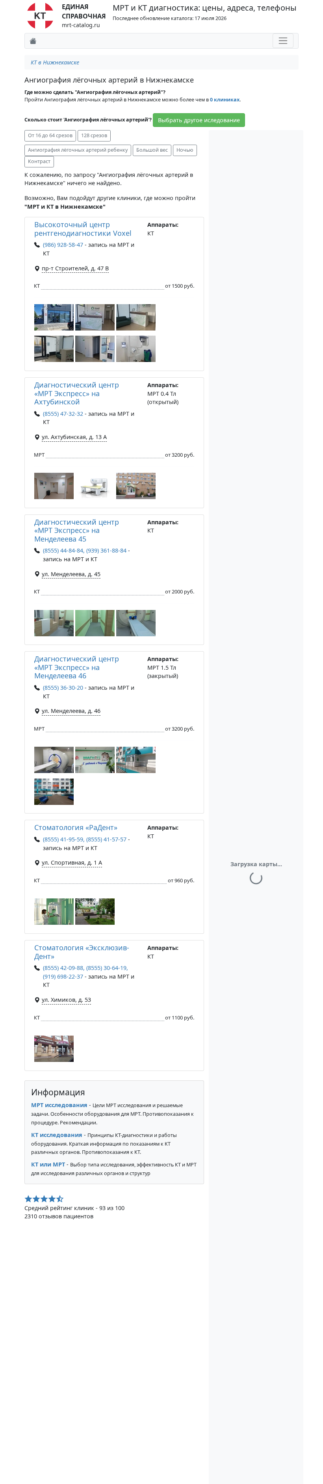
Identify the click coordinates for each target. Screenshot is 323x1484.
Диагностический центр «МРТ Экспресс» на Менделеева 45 (76, 530)
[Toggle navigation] (283, 40)
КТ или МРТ (48, 1164)
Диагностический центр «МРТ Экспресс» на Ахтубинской (76, 393)
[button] (54, 317)
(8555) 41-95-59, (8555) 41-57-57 (84, 839)
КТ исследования (56, 1135)
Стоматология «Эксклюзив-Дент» (81, 952)
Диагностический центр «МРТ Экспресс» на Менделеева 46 (76, 667)
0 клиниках (224, 99)
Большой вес (152, 150)
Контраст (39, 161)
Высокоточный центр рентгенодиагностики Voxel (83, 229)
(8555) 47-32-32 (63, 413)
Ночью (184, 150)
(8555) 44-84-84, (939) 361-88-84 (84, 550)
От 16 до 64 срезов (50, 135)
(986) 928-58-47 (63, 244)
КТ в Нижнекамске (55, 62)
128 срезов (94, 135)
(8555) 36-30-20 (63, 687)
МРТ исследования (59, 1105)
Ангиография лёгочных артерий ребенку (78, 150)
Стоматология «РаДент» (75, 827)
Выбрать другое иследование (199, 120)
